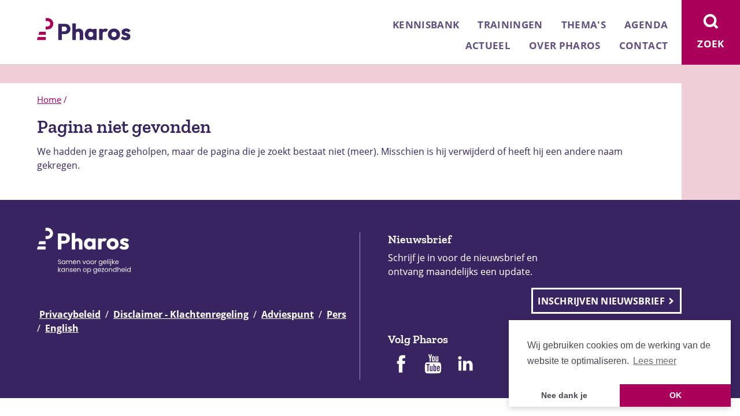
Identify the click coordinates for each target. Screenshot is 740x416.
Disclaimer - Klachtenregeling (181, 314)
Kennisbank (426, 24)
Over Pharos (565, 45)
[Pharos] (84, 28)
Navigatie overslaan (48, 12)
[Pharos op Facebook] (400, 365)
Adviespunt (287, 314)
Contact (643, 45)
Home (49, 99)
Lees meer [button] (654, 361)
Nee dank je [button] (564, 395)
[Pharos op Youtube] (433, 365)
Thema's (583, 24)
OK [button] (675, 395)
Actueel (487, 45)
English (62, 328)
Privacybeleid (70, 314)
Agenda (646, 24)
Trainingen (510, 24)
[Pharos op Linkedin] (465, 365)
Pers (336, 314)
